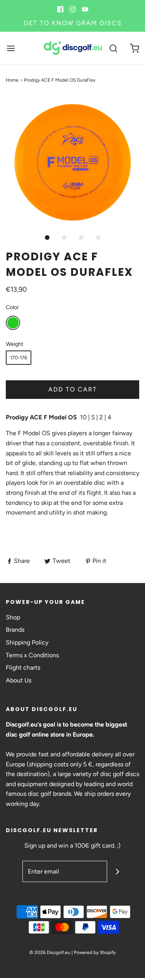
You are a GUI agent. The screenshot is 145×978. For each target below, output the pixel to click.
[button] (72, 162)
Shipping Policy (27, 642)
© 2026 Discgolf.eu (49, 952)
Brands (15, 629)
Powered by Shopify (95, 952)
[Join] (117, 871)
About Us (18, 680)
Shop (13, 617)
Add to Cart (72, 389)
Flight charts (23, 667)
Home (12, 80)
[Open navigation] (10, 48)
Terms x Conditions (32, 655)
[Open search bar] (113, 48)
